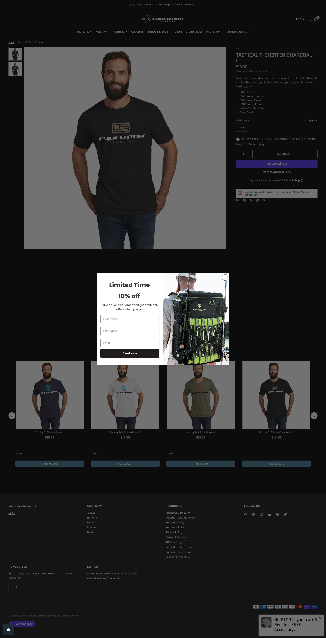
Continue (130, 353)
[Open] (8, 629)
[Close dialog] (225, 278)
